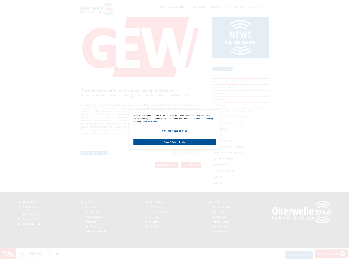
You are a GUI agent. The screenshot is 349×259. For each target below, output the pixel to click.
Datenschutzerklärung (204, 119)
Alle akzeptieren (174, 141)
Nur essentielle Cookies (174, 131)
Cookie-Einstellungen (148, 122)
